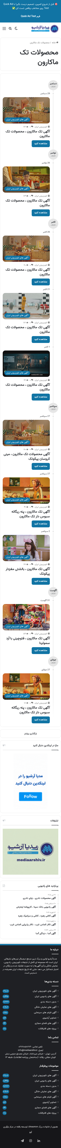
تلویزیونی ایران (41, 126)
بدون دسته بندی (48, 1002)
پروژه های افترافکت (47, 1028)
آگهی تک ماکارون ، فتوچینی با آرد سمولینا (28, 641)
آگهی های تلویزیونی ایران (44, 991)
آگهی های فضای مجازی (45, 1023)
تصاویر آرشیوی (49, 1018)
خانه (54, 42)
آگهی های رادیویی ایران (45, 996)
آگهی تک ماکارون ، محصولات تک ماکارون (28, 134)
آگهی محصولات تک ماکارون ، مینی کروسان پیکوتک (27, 457)
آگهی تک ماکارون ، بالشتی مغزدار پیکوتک (28, 571)
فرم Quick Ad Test (30, 16)
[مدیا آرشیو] (44, 29)
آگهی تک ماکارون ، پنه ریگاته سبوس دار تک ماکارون (31, 514)
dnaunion (33, 1127)
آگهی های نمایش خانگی (45, 1007)
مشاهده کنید (40, 143)
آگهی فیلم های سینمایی (45, 1012)
